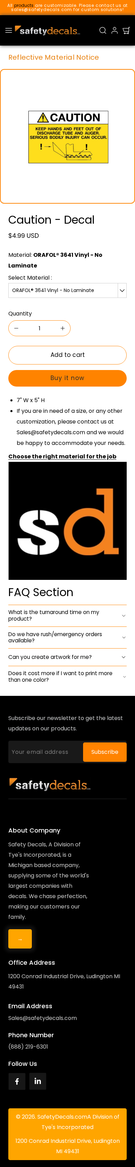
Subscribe (104, 752)
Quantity (20, 314)
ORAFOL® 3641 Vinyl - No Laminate (53, 290)
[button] (9, 30)
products (24, 5)
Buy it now (67, 378)
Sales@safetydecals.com (42, 1018)
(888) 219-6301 (28, 1047)
